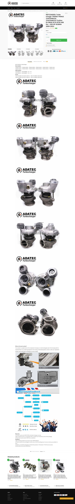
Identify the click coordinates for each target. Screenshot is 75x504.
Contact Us (25, 497)
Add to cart (58, 40)
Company (9, 494)
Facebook (40, 494)
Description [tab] (30, 61)
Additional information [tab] (37, 61)
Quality (9, 497)
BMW (11, 10)
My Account (53, 4)
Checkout (65, 4)
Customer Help (59, 4)
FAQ (24, 499)
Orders (9, 495)
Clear (46, 34)
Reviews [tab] (44, 61)
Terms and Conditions (27, 498)
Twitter (40, 495)
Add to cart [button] (14, 482)
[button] (42, 30)
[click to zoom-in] (25, 30)
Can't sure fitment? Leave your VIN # (67, 498)
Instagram (40, 497)
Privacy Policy (10, 498)
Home (9, 10)
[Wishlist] (20, 461)
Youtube (40, 499)
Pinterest (40, 498)
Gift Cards (9, 499)
